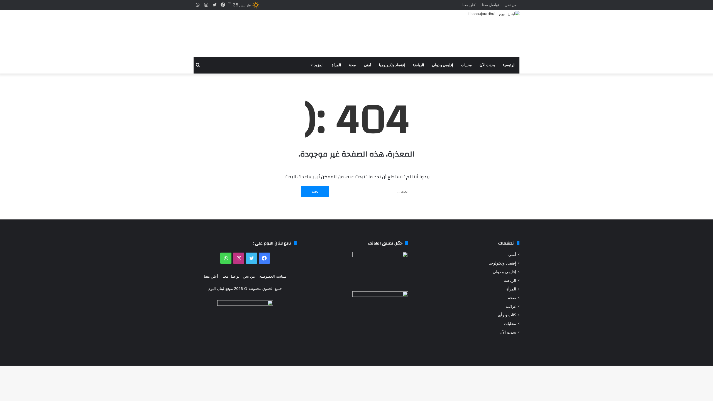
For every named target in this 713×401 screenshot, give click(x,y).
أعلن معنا (469, 5)
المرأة (336, 65)
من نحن (511, 5)
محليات (466, 65)
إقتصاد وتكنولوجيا (392, 65)
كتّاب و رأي (507, 315)
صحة (352, 65)
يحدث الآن (487, 65)
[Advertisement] (301, 33)
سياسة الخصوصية (272, 276)
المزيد (319, 65)
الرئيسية (509, 65)
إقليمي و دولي (442, 65)
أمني (367, 65)
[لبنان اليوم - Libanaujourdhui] (493, 14)
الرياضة (418, 65)
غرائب (511, 306)
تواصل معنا (490, 5)
